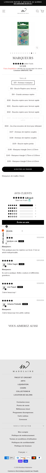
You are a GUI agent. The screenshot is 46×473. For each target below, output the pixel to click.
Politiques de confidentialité (23, 442)
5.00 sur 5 (29, 198)
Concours (23, 419)
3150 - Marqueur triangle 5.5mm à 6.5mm (23, 161)
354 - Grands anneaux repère (23, 94)
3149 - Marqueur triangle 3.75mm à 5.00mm (23, 155)
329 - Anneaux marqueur (23, 83)
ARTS (23, 381)
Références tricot (23, 409)
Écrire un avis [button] (23, 222)
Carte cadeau (23, 416)
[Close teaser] (6, 226)
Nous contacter (22, 426)
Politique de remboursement (23, 435)
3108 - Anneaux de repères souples (23, 138)
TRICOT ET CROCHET (23, 377)
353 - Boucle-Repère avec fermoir (23, 89)
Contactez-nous (23, 402)
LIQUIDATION (23, 384)
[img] (7, 238)
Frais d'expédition (10, 68)
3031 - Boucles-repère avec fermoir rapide (23, 106)
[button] (18, 64)
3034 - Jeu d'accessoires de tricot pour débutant (23, 126)
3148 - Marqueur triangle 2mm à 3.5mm (23, 149)
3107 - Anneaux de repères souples (23, 132)
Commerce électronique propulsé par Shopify (23, 471)
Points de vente (23, 405)
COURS (23, 388)
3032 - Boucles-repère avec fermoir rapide (23, 112)
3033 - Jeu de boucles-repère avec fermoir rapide (23, 119)
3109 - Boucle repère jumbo (23, 144)
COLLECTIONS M (23, 391)
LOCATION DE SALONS (23, 395)
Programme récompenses (23, 412)
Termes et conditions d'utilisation (23, 439)
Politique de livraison (23, 446)
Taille (23, 78)
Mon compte (23, 432)
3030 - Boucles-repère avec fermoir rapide (23, 100)
